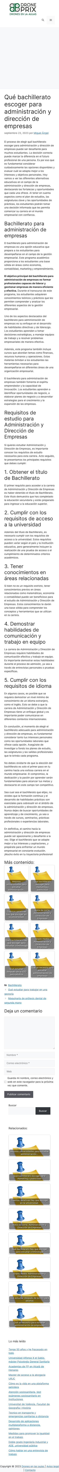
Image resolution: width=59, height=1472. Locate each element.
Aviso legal (53, 1466)
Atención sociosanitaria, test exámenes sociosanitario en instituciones (25, 1396)
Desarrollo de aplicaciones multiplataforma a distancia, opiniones (25, 1425)
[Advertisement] (29, 58)
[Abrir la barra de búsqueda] (43, 20)
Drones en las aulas (33, 1466)
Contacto (30, 1470)
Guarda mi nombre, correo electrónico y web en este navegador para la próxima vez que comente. (30, 1082)
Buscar (12, 1105)
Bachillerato (15, 985)
